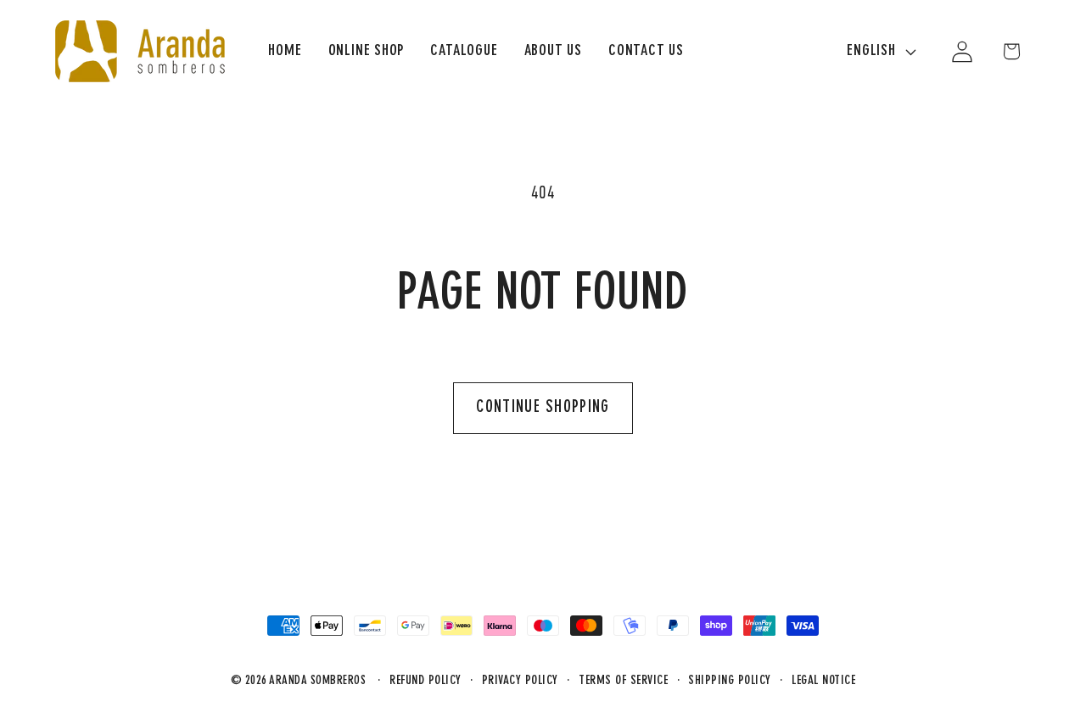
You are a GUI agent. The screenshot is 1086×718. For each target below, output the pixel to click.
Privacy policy (520, 681)
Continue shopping (542, 407)
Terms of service (623, 681)
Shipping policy (729, 681)
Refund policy (425, 681)
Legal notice (823, 681)
